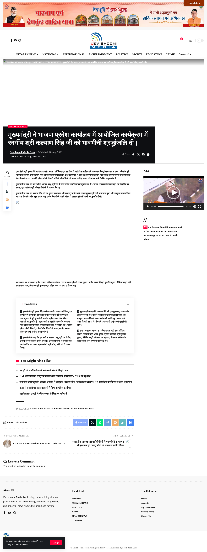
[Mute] (194, 206)
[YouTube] (15, 40)
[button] (56, 542)
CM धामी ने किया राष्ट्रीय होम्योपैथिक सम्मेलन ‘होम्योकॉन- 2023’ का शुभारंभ (55, 376)
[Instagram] (20, 40)
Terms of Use (21, 544)
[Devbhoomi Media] (103, 40)
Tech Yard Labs (130, 548)
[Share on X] (138, 154)
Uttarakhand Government (57, 408)
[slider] (171, 206)
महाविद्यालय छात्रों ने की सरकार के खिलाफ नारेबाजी (44, 393)
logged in (21, 466)
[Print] (148, 154)
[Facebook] (11, 40)
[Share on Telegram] (107, 422)
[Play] (147, 206)
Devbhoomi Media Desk (22, 152)
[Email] (143, 154)
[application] (173, 193)
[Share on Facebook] (133, 154)
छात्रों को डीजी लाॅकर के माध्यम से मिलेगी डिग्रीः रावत (44, 370)
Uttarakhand (36, 408)
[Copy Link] (122, 422)
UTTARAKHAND (17, 127)
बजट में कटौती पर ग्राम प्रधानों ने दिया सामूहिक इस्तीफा (45, 387)
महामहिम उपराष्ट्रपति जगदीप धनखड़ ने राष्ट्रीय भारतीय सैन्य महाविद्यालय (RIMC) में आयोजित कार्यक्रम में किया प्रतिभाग (76, 382)
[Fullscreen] (199, 206)
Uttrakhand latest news (82, 408)
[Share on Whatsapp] (100, 422)
